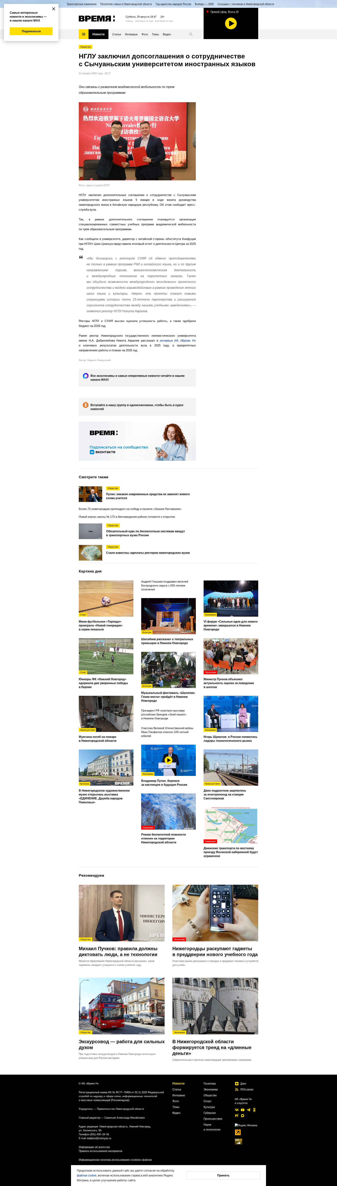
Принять (223, 1175)
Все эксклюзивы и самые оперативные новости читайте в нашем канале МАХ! (137, 377)
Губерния (210, 1112)
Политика (210, 1083)
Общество (85, 47)
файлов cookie (86, 1175)
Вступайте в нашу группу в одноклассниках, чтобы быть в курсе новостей (136, 407)
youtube (243, 1110)
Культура (209, 1106)
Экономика (211, 1089)
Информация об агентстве (94, 1147)
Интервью (178, 1095)
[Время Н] (97, 18)
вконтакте (237, 1110)
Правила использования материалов (100, 1150)
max (243, 1116)
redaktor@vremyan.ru (99, 1138)
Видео (176, 1112)
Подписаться (31, 31)
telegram (248, 1110)
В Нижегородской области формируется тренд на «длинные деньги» (211, 1043)
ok (254, 1110)
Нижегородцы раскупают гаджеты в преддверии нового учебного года (215, 947)
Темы (175, 1106)
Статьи (176, 1089)
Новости (178, 1083)
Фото (175, 1101)
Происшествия (213, 1118)
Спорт (207, 1101)
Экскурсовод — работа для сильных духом (122, 1040)
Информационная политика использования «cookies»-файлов (115, 1159)
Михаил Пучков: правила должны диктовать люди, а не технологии (118, 947)
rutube (237, 1116)
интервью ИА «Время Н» (177, 340)
